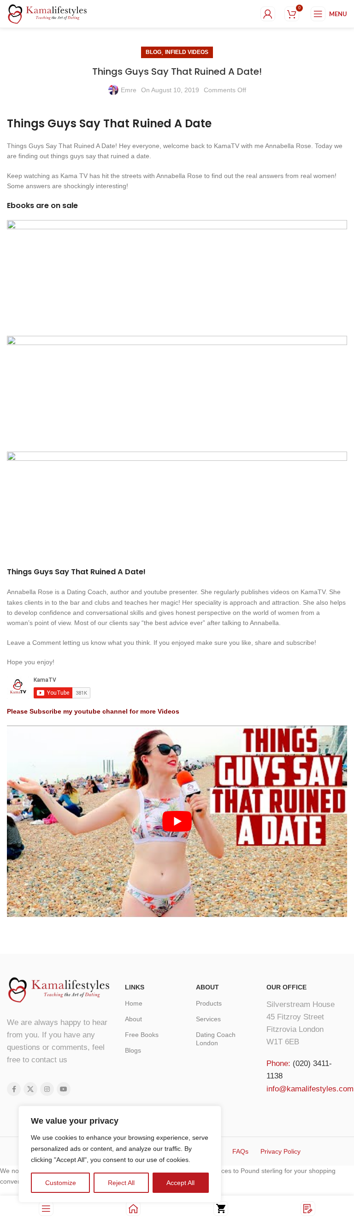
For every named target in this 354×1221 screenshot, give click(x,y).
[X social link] (30, 1089)
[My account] (268, 14)
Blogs (133, 1050)
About (133, 1019)
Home (133, 1003)
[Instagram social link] (47, 1089)
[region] (119, 1154)
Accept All (180, 1182)
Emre (128, 90)
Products (209, 1003)
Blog (153, 52)
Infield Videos (186, 52)
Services (208, 1019)
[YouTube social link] (64, 1089)
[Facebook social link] (14, 1089)
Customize (60, 1182)
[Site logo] (47, 13)
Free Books (142, 1034)
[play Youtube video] (177, 821)
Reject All (121, 1182)
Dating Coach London (216, 1039)
